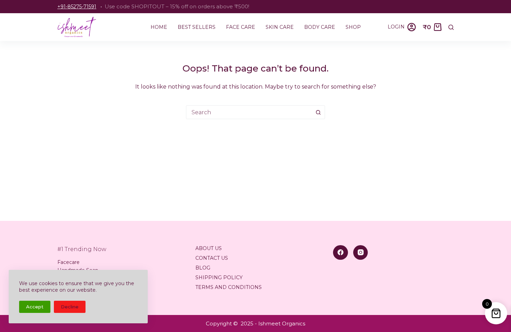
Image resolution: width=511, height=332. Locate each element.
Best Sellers (197, 27)
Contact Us (211, 258)
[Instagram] (360, 252)
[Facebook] (340, 252)
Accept (34, 306)
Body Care (319, 27)
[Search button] (318, 112)
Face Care (240, 27)
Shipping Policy (219, 277)
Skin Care (280, 27)
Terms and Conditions (228, 287)
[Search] (451, 27)
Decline (70, 306)
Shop (353, 27)
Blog (202, 268)
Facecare (68, 262)
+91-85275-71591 (76, 6)
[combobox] (248, 112)
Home (159, 27)
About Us (208, 248)
